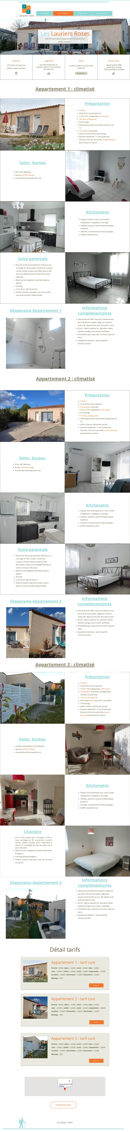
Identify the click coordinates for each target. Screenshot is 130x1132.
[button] (35, 343)
